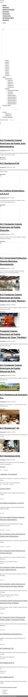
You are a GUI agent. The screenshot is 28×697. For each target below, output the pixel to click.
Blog (1, 470)
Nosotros (6, 7)
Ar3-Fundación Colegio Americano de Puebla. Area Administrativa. (12, 143)
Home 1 (7, 60)
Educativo (12, 484)
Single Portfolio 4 (12, 100)
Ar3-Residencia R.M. (9, 163)
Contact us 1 (11, 85)
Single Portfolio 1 (12, 95)
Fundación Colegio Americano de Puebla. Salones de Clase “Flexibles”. (13, 334)
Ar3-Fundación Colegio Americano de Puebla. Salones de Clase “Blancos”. (13, 297)
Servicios (6, 11)
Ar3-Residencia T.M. (9, 428)
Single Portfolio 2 (12, 97)
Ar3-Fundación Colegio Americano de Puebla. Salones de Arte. (11, 368)
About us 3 (10, 83)
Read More (2, 157)
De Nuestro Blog (8, 18)
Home (5, 5)
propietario (2, 150)
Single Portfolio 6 (12, 103)
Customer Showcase (8, 117)
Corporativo (5, 484)
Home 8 (7, 72)
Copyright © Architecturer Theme (8, 687)
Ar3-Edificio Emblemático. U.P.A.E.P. (12, 503)
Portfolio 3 (10, 93)
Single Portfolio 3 (12, 98)
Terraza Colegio (5, 488)
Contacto (6, 20)
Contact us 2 (11, 87)
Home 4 (7, 65)
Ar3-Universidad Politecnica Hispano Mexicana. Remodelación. (13, 261)
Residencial (5, 470)
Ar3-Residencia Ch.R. (10, 456)
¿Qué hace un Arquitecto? (8, 474)
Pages (4, 77)
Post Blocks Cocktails (13, 90)
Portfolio (7, 88)
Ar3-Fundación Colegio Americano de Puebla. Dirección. (11, 227)
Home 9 (7, 73)
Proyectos (6, 14)
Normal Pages (8, 78)
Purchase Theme (7, 105)
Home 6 (7, 68)
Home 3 (7, 63)
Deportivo (2, 613)
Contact (5, 112)
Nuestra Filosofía (8, 9)
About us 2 (10, 82)
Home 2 (7, 62)
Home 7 (7, 70)
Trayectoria (7, 16)
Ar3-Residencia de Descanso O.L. (11, 634)
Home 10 (7, 75)
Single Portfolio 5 (12, 102)
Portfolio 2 (10, 92)
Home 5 (7, 67)
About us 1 (10, 80)
